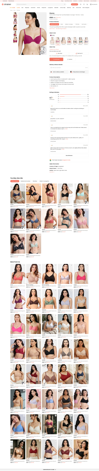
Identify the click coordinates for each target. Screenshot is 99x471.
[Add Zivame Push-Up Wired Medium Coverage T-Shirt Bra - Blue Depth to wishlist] (24, 185)
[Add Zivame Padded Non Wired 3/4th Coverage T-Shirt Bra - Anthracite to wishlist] (71, 415)
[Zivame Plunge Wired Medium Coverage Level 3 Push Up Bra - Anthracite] (33, 193)
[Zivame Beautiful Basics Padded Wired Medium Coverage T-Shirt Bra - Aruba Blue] (81, 193)
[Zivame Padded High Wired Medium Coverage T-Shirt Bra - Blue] (33, 219)
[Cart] (87, 4)
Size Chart (60, 53)
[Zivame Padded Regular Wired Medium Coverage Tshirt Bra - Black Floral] (17, 244)
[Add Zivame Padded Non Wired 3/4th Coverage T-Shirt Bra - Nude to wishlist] (24, 390)
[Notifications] (80, 4)
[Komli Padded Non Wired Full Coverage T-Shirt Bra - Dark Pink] (17, 324)
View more (52, 88)
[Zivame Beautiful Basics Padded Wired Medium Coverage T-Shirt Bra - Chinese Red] (17, 219)
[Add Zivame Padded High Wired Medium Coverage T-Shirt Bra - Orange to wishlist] (56, 210)
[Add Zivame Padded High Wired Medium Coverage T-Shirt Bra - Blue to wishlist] (40, 210)
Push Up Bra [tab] (84, 24)
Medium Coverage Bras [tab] (44, 181)
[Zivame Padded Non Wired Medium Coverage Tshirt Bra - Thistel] (65, 299)
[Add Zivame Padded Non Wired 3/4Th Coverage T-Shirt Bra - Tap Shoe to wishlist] (56, 340)
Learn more (52, 28)
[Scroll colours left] (51, 41)
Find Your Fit (80, 53)
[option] (15, 15)
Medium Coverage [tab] (69, 24)
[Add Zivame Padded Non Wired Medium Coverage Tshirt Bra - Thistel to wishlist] (71, 290)
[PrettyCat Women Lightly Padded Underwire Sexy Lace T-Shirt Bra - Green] (49, 299)
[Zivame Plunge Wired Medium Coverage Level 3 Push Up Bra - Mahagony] (49, 193)
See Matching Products (61, 28)
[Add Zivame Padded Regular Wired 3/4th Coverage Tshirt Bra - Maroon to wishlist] (24, 340)
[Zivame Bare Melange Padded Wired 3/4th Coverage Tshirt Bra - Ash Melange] (81, 299)
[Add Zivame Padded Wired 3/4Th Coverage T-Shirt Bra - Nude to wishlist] (40, 340)
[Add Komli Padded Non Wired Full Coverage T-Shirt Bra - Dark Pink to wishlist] (24, 315)
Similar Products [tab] (14, 181)
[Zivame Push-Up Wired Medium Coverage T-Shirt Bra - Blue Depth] (17, 193)
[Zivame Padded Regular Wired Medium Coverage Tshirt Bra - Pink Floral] (81, 219)
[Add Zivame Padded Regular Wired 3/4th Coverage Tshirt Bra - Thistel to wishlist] (40, 390)
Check (86, 67)
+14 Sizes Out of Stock (54, 49)
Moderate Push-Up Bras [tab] (25, 181)
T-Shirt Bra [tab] (77, 24)
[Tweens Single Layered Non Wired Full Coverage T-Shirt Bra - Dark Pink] (81, 274)
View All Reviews (69, 155)
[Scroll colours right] (87, 41)
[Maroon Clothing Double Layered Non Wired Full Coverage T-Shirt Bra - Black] (49, 274)
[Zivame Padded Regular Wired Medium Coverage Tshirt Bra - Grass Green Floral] (33, 244)
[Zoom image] (32, 33)
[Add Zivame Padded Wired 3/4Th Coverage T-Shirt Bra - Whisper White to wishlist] (71, 315)
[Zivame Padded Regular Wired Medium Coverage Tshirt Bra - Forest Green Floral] (65, 219)
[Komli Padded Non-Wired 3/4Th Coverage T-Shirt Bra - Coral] (17, 274)
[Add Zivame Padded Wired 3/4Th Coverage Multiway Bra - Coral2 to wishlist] (40, 315)
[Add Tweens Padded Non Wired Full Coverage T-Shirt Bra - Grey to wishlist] (71, 265)
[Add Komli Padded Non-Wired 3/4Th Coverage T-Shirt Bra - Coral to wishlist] (24, 265)
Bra (14, 10)
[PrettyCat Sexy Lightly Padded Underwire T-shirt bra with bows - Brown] (33, 299)
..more (66, 128)
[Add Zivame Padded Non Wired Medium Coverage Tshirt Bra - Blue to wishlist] (24, 415)
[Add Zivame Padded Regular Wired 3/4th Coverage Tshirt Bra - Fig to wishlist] (87, 466)
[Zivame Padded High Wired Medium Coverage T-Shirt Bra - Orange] (49, 219)
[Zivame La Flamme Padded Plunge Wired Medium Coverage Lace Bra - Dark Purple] (17, 299)
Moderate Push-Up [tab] (54, 24)
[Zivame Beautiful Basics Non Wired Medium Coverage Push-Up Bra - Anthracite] (65, 193)
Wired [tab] (61, 24)
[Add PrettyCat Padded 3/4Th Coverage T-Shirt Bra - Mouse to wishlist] (71, 340)
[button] (64, 4)
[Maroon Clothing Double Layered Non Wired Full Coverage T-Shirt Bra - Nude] (33, 274)
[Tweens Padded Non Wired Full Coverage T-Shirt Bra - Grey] (65, 274)
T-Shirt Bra (18, 10)
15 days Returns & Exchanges (79, 71)
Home (11, 10)
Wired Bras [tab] (35, 181)
